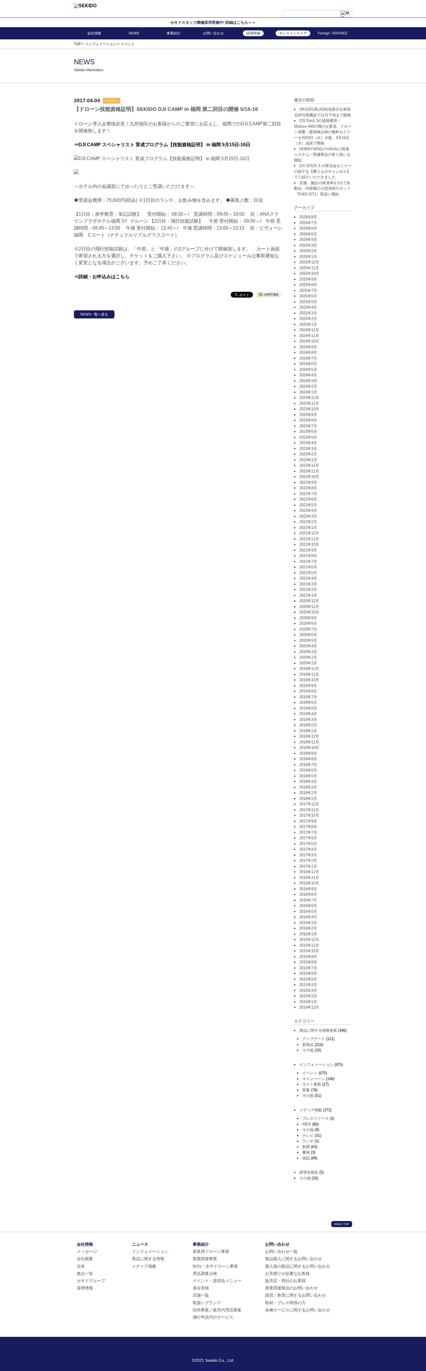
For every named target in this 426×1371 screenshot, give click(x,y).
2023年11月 (309, 403)
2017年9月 (308, 821)
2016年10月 (309, 883)
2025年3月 (308, 313)
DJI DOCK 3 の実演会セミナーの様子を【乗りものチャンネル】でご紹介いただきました (323, 171)
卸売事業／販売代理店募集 (217, 1310)
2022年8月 (308, 488)
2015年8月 (308, 962)
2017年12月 (309, 804)
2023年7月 (308, 426)
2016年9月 (308, 889)
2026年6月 (308, 228)
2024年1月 (308, 392)
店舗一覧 (201, 1295)
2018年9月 (308, 753)
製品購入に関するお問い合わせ (293, 1258)
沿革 (81, 1266)
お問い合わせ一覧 (281, 1251)
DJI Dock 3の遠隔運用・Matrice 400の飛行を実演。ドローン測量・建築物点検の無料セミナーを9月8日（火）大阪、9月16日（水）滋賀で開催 (323, 131)
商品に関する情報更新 (318, 1030)
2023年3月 (308, 448)
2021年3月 (308, 584)
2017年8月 (308, 826)
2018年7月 (308, 765)
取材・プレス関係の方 (285, 1302)
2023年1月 (308, 460)
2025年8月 (308, 285)
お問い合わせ (213, 33)
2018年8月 (308, 759)
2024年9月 (308, 347)
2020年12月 (309, 601)
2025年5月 (308, 302)
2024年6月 (308, 364)
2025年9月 (308, 279)
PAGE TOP (341, 1224)
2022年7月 (308, 494)
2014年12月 (309, 1007)
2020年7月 (308, 629)
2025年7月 (308, 290)
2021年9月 (308, 550)
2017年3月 (308, 855)
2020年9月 (308, 618)
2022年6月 (308, 499)
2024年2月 (308, 386)
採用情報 (85, 1288)
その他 (308, 1050)
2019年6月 (308, 702)
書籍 (306, 1152)
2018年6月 (308, 770)
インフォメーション (316, 1064)
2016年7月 (308, 900)
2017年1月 (308, 866)
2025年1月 (308, 324)
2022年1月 (308, 527)
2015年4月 (308, 985)
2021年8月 (308, 555)
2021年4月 (308, 578)
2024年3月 (308, 381)
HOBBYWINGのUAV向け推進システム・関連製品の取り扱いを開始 (322, 154)
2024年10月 (309, 341)
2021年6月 (308, 567)
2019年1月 (308, 731)
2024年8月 (308, 352)
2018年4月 (308, 781)
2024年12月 (309, 330)
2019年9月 (308, 685)
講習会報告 (308, 1172)
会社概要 (85, 1258)
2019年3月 (308, 719)
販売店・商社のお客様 (285, 1280)
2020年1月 (308, 663)
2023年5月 (308, 437)
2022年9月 (308, 482)
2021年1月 (308, 595)
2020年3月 (308, 652)
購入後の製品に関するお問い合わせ (297, 1266)
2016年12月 (309, 872)
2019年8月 (308, 691)
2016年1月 (308, 934)
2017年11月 (309, 810)
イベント (309, 1073)
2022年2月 (308, 522)
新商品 (308, 1044)
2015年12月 (309, 939)
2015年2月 (308, 996)
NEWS (134, 33)
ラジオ (308, 1141)
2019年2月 (308, 725)
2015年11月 (309, 945)
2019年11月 (309, 674)
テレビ (308, 1135)
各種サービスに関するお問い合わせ (297, 1310)
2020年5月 (308, 640)
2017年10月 (309, 815)
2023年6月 (308, 431)
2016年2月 (308, 928)
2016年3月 (308, 923)
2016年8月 (308, 894)
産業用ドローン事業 (211, 1251)
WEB (306, 1124)
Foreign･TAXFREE (332, 33)
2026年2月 (308, 251)
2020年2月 (308, 657)
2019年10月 (309, 680)
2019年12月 (309, 668)
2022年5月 (308, 505)
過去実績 (201, 1288)
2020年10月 (309, 612)
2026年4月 (308, 239)
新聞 (306, 1147)
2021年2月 (308, 589)
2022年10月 (309, 476)
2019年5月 (308, 708)
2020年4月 (308, 646)
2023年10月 (309, 409)
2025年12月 (309, 262)
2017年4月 (308, 849)
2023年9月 (308, 415)
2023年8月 (308, 420)
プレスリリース (315, 1118)
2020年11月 (309, 606)
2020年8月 (308, 623)
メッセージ (87, 1251)
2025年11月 (309, 268)
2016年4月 (308, 917)
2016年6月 (308, 905)
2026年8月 (308, 217)
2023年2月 (308, 454)
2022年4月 (308, 510)
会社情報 (94, 33)
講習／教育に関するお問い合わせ (295, 1295)
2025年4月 (308, 307)
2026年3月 (308, 245)
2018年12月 (309, 736)
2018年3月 (308, 787)
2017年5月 (308, 844)
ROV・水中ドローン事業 (215, 1266)
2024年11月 (309, 335)
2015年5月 (308, 979)
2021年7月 (308, 561)
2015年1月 (308, 1002)
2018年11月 (309, 742)
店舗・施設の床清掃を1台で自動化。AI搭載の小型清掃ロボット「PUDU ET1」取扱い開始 (322, 188)
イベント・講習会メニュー (217, 1280)
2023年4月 (308, 443)
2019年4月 (308, 714)
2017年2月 (308, 860)
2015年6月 (308, 973)
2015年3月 (308, 990)
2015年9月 (308, 956)
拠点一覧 (85, 1273)
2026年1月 (308, 256)
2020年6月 (308, 635)
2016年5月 (308, 911)
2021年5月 (308, 573)
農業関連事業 (205, 1258)
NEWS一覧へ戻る (94, 314)
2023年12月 (309, 397)
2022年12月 (309, 465)
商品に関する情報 (148, 1258)
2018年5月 (308, 776)
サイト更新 (311, 1084)
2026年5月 (308, 234)
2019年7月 (308, 697)
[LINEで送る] (268, 294)
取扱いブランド (207, 1302)
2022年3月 (308, 516)
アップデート (313, 1039)
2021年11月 (309, 539)
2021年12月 (309, 533)
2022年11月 (309, 471)
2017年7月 (308, 832)
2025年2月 (308, 318)
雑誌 (306, 1158)
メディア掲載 (310, 1110)
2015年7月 (308, 968)
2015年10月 (309, 951)
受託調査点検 (205, 1273)
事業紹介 (174, 33)
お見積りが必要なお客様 (287, 1273)
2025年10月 (309, 273)
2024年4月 (308, 375)
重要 (306, 1090)
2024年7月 (308, 358)
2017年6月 (308, 838)
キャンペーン (313, 1079)
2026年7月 (308, 223)
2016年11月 (309, 877)
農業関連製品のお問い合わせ (291, 1288)
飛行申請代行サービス (213, 1317)
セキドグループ (91, 1280)
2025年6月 (308, 296)
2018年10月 (309, 747)
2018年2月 (308, 793)
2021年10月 (309, 544)
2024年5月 (308, 369)
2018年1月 (308, 798)
